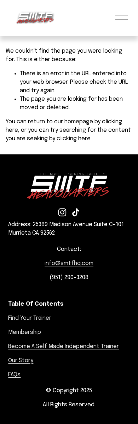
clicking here (74, 139)
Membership (24, 332)
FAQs (14, 375)
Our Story (20, 361)
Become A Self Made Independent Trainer (63, 346)
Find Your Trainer (29, 318)
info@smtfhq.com (69, 263)
